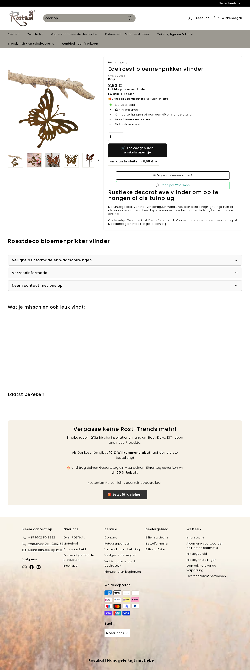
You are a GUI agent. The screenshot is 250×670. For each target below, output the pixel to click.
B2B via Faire (155, 549)
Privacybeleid (197, 554)
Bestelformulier (157, 543)
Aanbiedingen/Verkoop (80, 44)
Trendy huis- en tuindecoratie (31, 44)
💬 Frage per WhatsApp (173, 185)
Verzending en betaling (122, 549)
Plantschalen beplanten (122, 572)
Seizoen (14, 34)
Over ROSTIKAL (74, 537)
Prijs (112, 79)
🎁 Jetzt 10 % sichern (125, 495)
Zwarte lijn (35, 34)
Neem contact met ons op (37, 285)
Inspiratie (70, 566)
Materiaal (70, 543)
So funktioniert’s (157, 98)
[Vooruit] (96, 160)
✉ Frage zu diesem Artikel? (172, 175)
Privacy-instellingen (201, 560)
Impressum (195, 537)
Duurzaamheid (74, 549)
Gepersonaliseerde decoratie (74, 34)
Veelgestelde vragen (120, 555)
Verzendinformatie (29, 272)
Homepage (116, 62)
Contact (110, 537)
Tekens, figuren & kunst (175, 34)
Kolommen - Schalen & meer (127, 34)
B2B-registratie (157, 537)
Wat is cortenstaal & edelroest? (120, 563)
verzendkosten (137, 89)
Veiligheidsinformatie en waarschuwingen (52, 260)
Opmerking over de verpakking (201, 568)
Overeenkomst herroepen (206, 576)
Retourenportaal (116, 543)
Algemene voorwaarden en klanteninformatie (205, 546)
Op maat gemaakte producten (78, 557)
